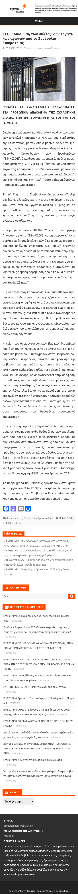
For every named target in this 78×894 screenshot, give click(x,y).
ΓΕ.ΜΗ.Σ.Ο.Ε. (66, 518)
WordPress (65, 891)
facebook (9, 835)
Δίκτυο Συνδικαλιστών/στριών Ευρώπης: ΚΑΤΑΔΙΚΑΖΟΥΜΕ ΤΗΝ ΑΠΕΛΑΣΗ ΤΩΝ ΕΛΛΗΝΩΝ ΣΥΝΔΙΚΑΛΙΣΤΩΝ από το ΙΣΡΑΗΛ (37, 748)
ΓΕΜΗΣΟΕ (9, 522)
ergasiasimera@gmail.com (18, 825)
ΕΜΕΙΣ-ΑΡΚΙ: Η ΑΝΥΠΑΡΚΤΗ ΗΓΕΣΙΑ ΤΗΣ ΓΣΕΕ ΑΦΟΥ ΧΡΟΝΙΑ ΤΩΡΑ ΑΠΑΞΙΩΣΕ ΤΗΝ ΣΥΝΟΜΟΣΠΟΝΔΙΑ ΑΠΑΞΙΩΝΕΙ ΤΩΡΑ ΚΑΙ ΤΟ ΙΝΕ (39, 664)
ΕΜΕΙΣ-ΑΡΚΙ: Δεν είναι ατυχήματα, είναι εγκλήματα (32, 760)
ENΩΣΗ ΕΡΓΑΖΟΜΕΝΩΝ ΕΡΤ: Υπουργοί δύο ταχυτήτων (34, 686)
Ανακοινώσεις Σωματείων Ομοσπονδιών (30, 518)
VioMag (19, 891)
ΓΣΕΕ (19, 522)
